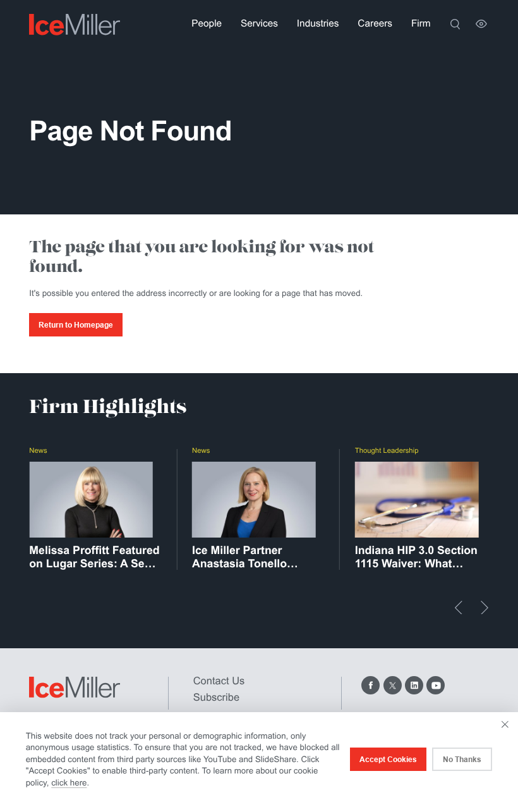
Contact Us (219, 681)
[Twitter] (392, 685)
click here (69, 782)
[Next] (484, 608)
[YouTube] (435, 685)
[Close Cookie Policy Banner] (505, 724)
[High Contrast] (481, 24)
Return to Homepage (76, 325)
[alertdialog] (259, 759)
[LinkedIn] (414, 685)
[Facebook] (370, 685)
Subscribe (216, 697)
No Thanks (462, 759)
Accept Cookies (388, 759)
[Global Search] (455, 24)
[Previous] (458, 608)
